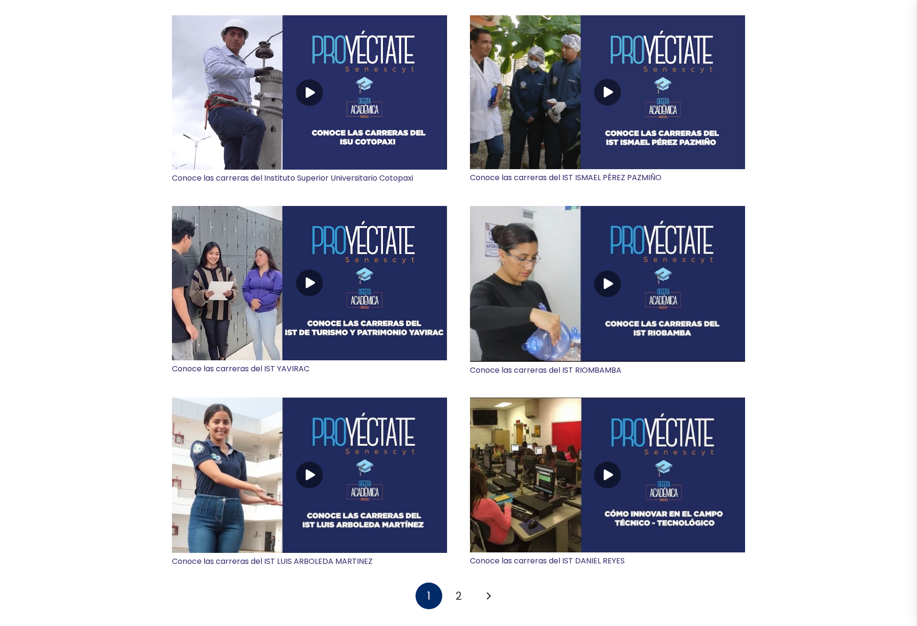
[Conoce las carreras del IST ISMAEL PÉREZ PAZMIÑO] (607, 92)
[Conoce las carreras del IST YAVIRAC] (309, 283)
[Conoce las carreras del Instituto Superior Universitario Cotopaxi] (309, 92)
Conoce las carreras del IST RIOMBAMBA (545, 370)
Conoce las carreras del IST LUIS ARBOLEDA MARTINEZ (272, 561)
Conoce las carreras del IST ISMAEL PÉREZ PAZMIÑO (565, 177)
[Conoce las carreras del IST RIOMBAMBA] (607, 284)
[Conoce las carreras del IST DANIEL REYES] (607, 475)
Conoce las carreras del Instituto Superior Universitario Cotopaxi (292, 178)
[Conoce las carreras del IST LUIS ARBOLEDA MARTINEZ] (309, 475)
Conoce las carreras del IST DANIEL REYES (547, 560)
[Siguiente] (488, 596)
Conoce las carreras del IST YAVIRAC (240, 368)
